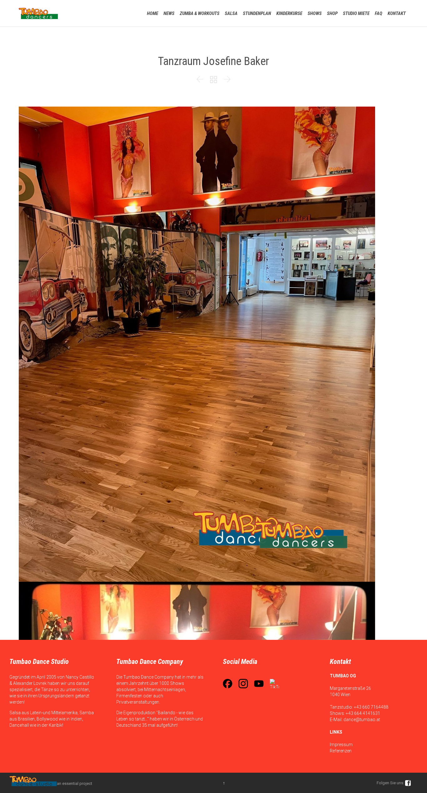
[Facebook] (227, 683)
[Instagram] (243, 683)
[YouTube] (259, 683)
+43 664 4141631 (363, 713)
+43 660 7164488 (371, 707)
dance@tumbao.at (362, 719)
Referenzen (341, 750)
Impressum (341, 744)
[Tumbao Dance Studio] (38, 13)
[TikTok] (274, 683)
